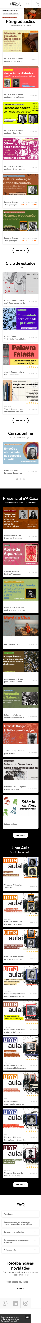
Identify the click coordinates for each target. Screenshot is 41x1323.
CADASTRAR (20, 1289)
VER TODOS (20, 250)
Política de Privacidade (9, 1321)
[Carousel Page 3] (24, 479)
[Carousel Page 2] (20, 479)
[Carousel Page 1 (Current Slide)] (17, 479)
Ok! (27, 1317)
